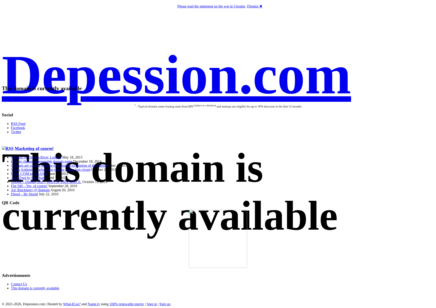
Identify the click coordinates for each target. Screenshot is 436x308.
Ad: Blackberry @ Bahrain (30, 190)
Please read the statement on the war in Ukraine (211, 6)
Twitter (16, 132)
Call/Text (230, 98)
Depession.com (176, 74)
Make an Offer (202, 98)
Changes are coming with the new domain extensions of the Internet (59, 165)
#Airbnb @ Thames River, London (36, 157)
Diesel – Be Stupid (24, 194)
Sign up (165, 304)
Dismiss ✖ (254, 6)
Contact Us (19, 284)
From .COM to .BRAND (29, 174)
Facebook (18, 128)
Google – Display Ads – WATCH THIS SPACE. (46, 182)
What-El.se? (72, 304)
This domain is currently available (35, 288)
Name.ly (94, 304)
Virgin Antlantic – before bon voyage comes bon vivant (50, 169)
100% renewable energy (126, 304)
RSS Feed (18, 124)
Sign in (152, 304)
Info (241, 98)
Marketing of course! (34, 148)
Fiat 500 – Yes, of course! (29, 186)
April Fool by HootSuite (28, 178)
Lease (218, 98)
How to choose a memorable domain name (41, 161)
